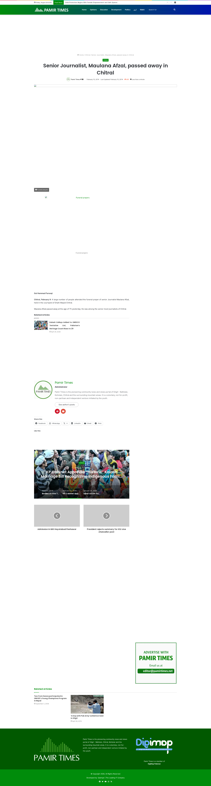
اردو (135, 10)
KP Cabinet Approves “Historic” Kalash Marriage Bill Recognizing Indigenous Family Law (82, 476)
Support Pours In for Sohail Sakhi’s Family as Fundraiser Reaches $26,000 (93, 2)
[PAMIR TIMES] (51, 9)
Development (116, 10)
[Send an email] (82, 79)
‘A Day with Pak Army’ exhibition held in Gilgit (87, 717)
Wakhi (142, 10)
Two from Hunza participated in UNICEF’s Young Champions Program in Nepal (50, 698)
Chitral (87, 55)
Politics (127, 10)
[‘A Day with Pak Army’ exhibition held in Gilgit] (87, 704)
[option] (81, 474)
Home (84, 10)
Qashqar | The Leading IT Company (111, 778)
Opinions (93, 10)
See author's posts (67, 404)
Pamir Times (75, 79)
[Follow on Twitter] (81, 79)
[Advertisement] (105, 33)
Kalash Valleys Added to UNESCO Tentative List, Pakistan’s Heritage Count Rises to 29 (64, 325)
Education (104, 10)
